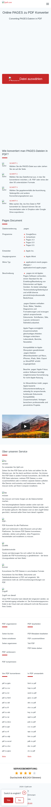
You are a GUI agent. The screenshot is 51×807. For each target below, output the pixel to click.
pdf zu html (6, 698)
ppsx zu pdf (32, 698)
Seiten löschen (7, 634)
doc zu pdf (32, 746)
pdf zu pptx (6, 683)
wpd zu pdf (32, 717)
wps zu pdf (32, 732)
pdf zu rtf (5, 732)
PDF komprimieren (9, 662)
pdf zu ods (6, 712)
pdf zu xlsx (6, 746)
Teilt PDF (31, 643)
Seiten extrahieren (9, 639)
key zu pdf (32, 712)
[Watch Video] (25, 426)
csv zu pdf (32, 727)
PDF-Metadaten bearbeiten (38, 634)
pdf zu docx (6, 722)
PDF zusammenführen (36, 639)
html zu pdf (32, 683)
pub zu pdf (32, 722)
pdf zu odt (6, 703)
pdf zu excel (6, 741)
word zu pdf (32, 693)
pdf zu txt (5, 693)
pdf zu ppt (6, 727)
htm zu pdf (32, 736)
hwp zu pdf (32, 688)
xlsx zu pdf (32, 707)
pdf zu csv (6, 688)
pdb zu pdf (32, 741)
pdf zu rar (5, 717)
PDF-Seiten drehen (35, 648)
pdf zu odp (6, 736)
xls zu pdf (31, 751)
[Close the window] (24, 793)
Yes (8, 800)
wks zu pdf (32, 703)
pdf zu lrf (5, 707)
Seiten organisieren (9, 643)
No (19, 800)
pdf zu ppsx (6, 751)
